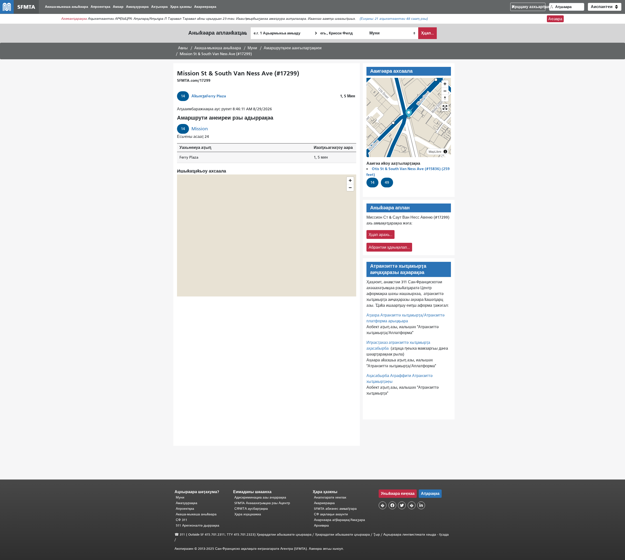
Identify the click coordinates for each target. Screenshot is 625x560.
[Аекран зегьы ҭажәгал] (444, 107)
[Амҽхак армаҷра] (444, 90)
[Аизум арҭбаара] (444, 83)
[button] (604, 7)
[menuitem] (66, 7)
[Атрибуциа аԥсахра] (445, 151)
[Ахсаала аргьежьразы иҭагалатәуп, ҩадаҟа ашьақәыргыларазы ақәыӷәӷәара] (444, 98)
